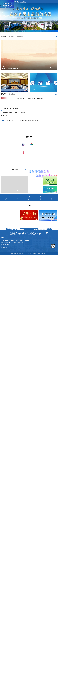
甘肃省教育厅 (14, 242)
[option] (29, 17)
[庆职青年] (50, 180)
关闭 (13, 9)
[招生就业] (36, 189)
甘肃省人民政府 (26, 240)
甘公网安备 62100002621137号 (42, 253)
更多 (56, 36)
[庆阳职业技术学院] (29, 2)
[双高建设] (36, 180)
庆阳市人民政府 (20, 242)
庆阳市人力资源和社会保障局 (5, 242)
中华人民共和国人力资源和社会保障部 (16, 240)
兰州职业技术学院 (38, 231)
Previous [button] (1, 216)
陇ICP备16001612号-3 (32, 253)
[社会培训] (50, 189)
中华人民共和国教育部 (4, 240)
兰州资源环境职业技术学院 (39, 236)
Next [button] (56, 216)
